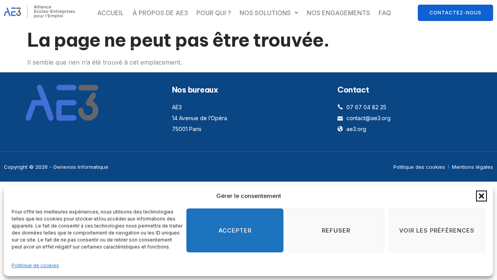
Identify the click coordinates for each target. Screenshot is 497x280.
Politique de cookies (35, 265)
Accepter (235, 230)
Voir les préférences (436, 230)
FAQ (385, 13)
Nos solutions (265, 13)
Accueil (110, 13)
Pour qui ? (213, 13)
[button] (481, 196)
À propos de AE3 (160, 13)
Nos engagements (338, 13)
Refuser (336, 230)
